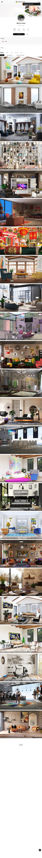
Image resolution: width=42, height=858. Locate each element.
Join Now (39, 1)
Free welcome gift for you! (28, 4)
